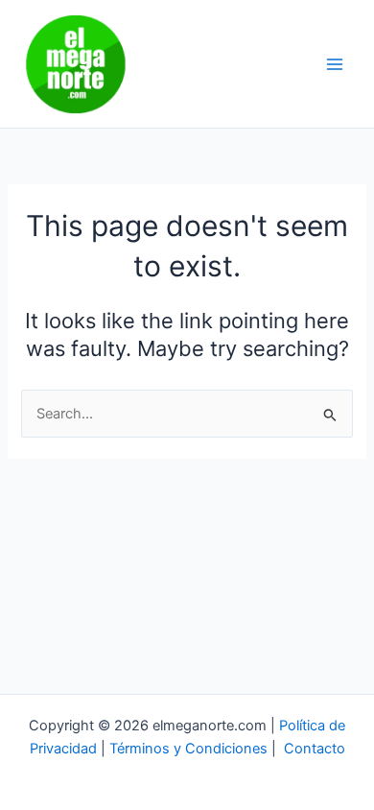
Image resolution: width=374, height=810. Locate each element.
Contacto (314, 748)
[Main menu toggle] (335, 64)
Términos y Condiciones (188, 748)
